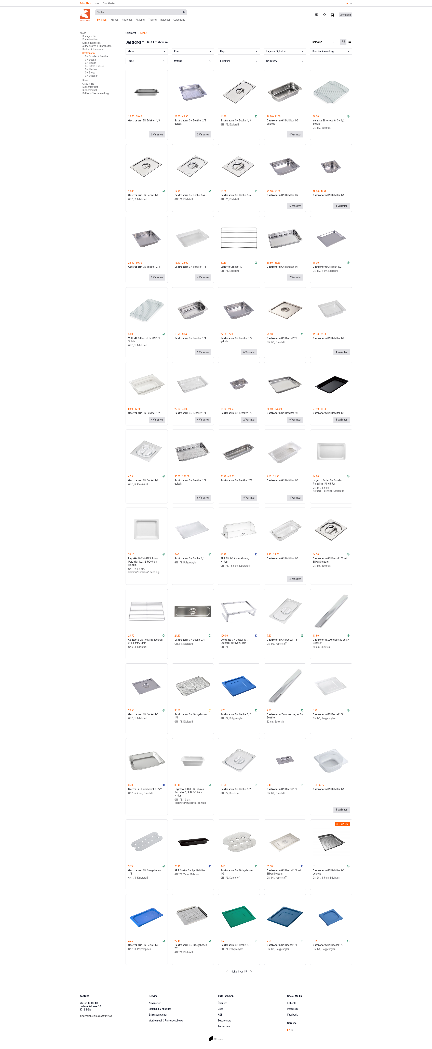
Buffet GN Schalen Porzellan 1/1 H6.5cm (327, 482)
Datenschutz (224, 1020)
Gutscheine (179, 19)
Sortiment (102, 19)
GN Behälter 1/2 (282, 195)
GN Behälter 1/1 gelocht (190, 482)
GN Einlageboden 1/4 (144, 872)
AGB (220, 1014)
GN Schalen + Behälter (97, 56)
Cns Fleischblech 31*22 (145, 789)
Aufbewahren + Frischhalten (97, 45)
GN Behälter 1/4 (190, 338)
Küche (83, 33)
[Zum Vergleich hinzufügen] (246, 134)
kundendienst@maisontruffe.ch (96, 1016)
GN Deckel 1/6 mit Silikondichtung (330, 560)
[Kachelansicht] (343, 42)
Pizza (85, 80)
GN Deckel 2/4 (189, 639)
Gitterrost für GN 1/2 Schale (329, 122)
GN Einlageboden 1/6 (237, 872)
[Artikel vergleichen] (316, 14)
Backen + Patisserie (92, 49)
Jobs (220, 1008)
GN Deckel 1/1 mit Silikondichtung (284, 872)
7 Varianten (295, 277)
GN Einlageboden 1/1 (190, 716)
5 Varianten (203, 352)
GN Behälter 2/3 (144, 266)
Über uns (222, 1003)
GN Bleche (90, 62)
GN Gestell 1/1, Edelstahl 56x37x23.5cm (234, 641)
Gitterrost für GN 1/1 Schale (144, 340)
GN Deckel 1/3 (236, 120)
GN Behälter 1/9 (236, 413)
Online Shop (85, 3)
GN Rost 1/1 (232, 266)
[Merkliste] (251, 134)
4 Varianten (295, 134)
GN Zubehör (91, 75)
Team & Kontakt (109, 3)
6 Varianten (157, 134)
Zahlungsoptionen (158, 1014)
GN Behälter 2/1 (282, 413)
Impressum (224, 1026)
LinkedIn (291, 1003)
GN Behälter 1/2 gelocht (236, 340)
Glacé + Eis (88, 83)
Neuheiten (127, 19)
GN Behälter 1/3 (144, 120)
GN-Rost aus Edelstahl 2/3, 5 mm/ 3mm (145, 641)
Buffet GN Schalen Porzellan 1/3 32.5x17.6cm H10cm (189, 792)
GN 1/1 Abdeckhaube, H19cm (235, 560)
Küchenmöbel (89, 90)
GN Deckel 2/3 (282, 338)
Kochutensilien (90, 39)
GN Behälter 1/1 (190, 266)
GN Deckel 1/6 (236, 195)
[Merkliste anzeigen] (324, 14)
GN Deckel (90, 59)
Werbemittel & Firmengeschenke (166, 1020)
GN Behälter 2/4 (236, 480)
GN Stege (90, 72)
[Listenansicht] (349, 42)
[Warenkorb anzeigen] (332, 14)
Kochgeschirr (89, 36)
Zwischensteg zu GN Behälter (331, 641)
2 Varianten (249, 419)
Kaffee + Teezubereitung (95, 93)
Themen (152, 19)
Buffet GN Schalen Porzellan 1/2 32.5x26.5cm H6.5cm (143, 561)
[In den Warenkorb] (255, 134)
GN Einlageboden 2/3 (190, 946)
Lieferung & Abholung (160, 1008)
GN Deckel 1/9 (282, 789)
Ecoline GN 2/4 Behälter (189, 870)
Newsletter (155, 1003)
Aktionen (140, 19)
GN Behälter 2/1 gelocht (328, 872)
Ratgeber (165, 19)
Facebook (292, 1014)
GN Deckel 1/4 (189, 195)
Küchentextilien (90, 87)
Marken (114, 19)
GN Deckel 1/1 (189, 558)
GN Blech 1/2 (327, 266)
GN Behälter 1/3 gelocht (282, 122)
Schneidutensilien (91, 42)
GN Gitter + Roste (94, 66)
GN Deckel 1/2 (143, 195)
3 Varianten (203, 134)
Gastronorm (88, 53)
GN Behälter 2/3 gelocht (190, 122)
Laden (96, 3)
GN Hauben (91, 69)
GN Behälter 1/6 (328, 195)
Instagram (292, 1008)
